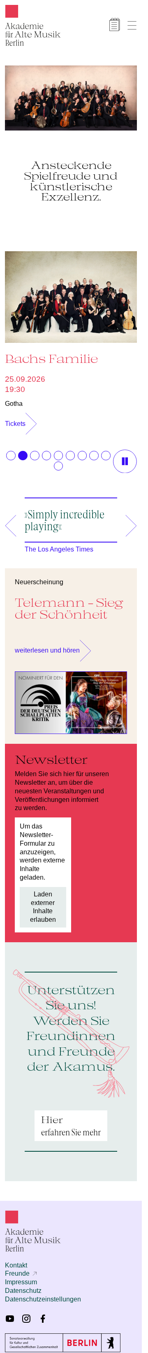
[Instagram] (26, 1314)
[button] (10, 451)
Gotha (14, 399)
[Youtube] (10, 1314)
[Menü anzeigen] (132, 25)
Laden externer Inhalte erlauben (43, 903)
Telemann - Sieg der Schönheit (69, 604)
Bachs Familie (51, 354)
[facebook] (43, 1314)
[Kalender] (114, 24)
